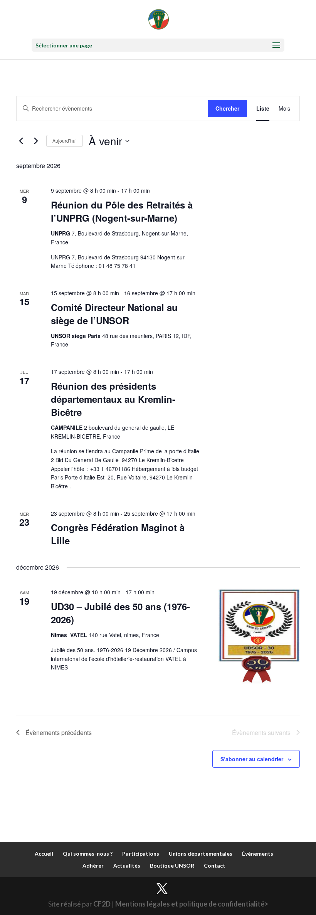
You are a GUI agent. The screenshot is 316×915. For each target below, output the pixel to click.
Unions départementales (200, 853)
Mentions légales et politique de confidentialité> (191, 904)
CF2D (102, 904)
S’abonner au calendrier (251, 759)
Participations (140, 853)
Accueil (44, 853)
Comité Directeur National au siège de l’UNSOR (114, 314)
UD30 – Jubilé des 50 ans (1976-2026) (120, 613)
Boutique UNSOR (172, 865)
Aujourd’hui (64, 140)
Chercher (227, 108)
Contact (214, 865)
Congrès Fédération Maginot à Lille (118, 534)
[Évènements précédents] (20, 141)
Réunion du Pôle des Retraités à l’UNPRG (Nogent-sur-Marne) (122, 211)
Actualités (126, 865)
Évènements (257, 853)
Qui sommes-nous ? (88, 853)
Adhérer (93, 865)
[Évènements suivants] (35, 141)
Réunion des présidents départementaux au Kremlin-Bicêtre (113, 399)
